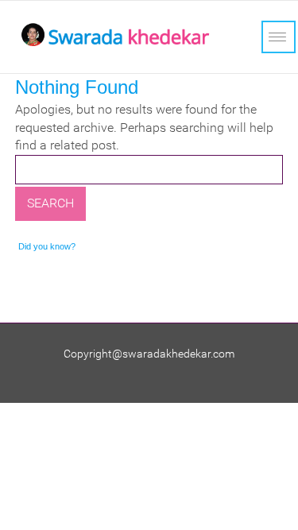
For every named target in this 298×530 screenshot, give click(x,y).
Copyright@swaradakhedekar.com (149, 353)
